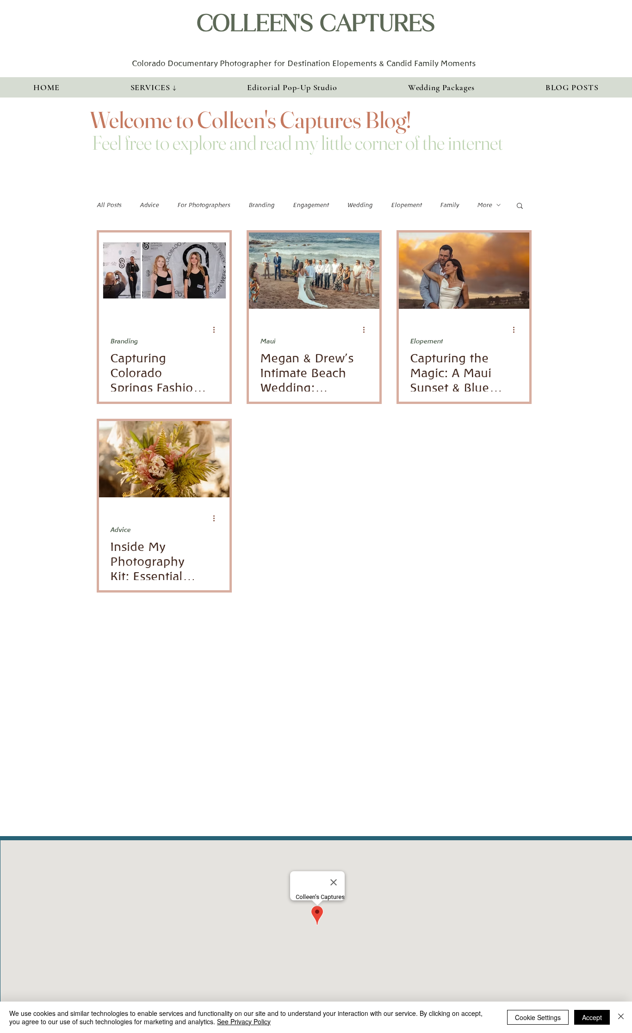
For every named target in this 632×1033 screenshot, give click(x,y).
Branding (261, 205)
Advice (149, 205)
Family (449, 205)
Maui (267, 341)
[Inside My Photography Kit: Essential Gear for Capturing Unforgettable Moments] (164, 459)
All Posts (109, 205)
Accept (592, 1017)
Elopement (406, 205)
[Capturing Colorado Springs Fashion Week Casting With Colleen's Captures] (164, 270)
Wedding (359, 205)
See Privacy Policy (244, 1021)
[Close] (620, 1017)
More (484, 205)
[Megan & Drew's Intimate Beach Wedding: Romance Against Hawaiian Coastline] (314, 270)
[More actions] (217, 329)
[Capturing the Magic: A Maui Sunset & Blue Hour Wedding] (464, 270)
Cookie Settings (538, 1017)
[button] (153, 87)
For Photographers (203, 205)
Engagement (310, 205)
